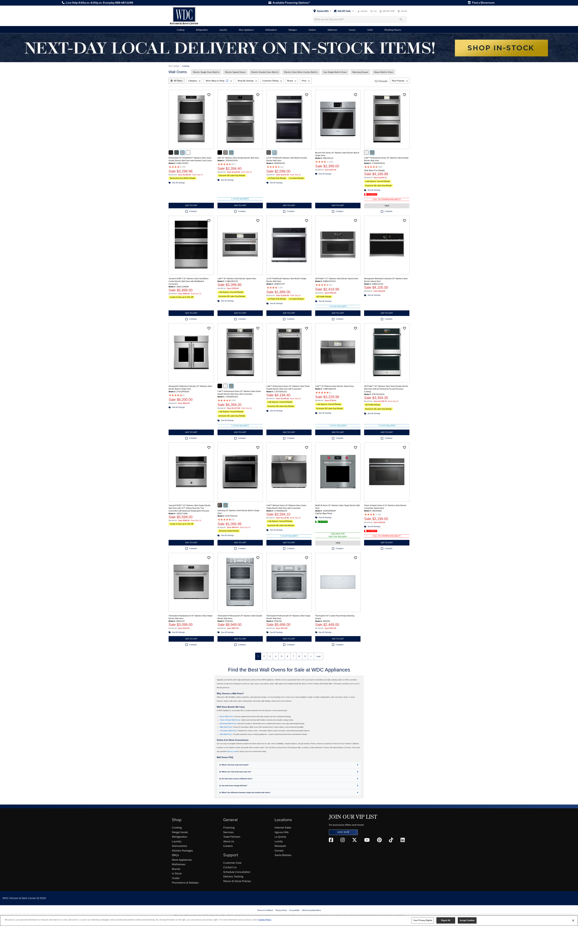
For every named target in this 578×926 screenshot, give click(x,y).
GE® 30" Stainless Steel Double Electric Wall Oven (238, 158)
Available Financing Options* (291, 2)
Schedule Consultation (236, 871)
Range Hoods (180, 832)
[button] (358, 11)
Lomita (279, 841)
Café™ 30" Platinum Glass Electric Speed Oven (334, 386)
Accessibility (294, 910)
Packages (293, 29)
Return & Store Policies (237, 881)
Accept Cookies (467, 920)
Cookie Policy (264, 920)
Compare (193, 211)
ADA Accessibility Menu (311, 910)
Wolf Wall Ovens (226, 734)
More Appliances (246, 29)
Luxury (352, 29)
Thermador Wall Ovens (228, 731)
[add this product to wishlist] (209, 94)
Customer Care (232, 862)
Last (318, 656)
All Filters (178, 80)
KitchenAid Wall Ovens (228, 723)
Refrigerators (202, 29)
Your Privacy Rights (422, 920)
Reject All (445, 920)
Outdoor (312, 29)
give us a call (232, 751)
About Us (228, 841)
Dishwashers (271, 29)
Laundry (223, 29)
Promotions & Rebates (185, 882)
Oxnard (279, 850)
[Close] (573, 920)
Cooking (181, 29)
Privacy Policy (281, 910)
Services (228, 832)
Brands (176, 868)
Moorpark (280, 845)
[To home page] (184, 16)
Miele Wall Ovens (226, 727)
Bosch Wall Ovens (226, 716)
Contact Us (230, 867)
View (387, 206)
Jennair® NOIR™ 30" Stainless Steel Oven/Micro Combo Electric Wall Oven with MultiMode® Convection (188, 281)
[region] (289, 920)
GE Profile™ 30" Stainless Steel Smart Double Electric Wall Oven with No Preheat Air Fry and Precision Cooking (386, 389)
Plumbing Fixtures (392, 29)
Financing (229, 827)
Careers (228, 845)
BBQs (175, 855)
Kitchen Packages (182, 850)
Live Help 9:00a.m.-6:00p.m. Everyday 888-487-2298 (99, 2)
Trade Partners (231, 836)
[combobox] (194, 81)
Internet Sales (283, 827)
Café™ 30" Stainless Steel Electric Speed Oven (237, 279)
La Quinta (280, 836)
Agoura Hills (282, 832)
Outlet (370, 29)
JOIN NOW (343, 832)
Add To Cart (191, 205)
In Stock (177, 873)
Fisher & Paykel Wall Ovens (230, 720)
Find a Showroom (482, 2)
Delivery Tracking (233, 876)
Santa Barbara (283, 855)
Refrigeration (179, 836)
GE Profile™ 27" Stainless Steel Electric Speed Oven (336, 279)
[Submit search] (401, 19)
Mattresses (332, 29)
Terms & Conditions (265, 910)
